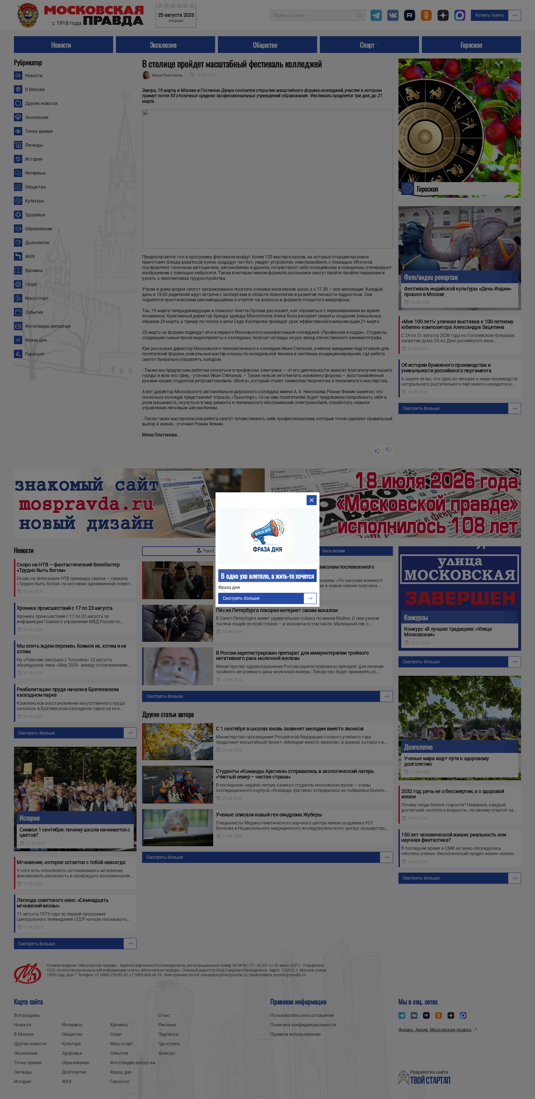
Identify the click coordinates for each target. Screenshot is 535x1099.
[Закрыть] (312, 500)
